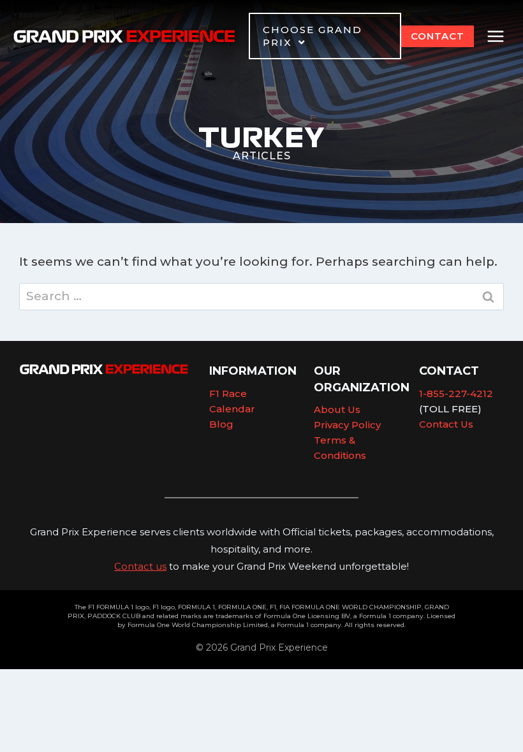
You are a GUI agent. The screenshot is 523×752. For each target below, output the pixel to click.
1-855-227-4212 (456, 393)
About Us (337, 409)
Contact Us (446, 424)
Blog (221, 424)
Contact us (140, 566)
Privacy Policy (347, 425)
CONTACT (437, 36)
